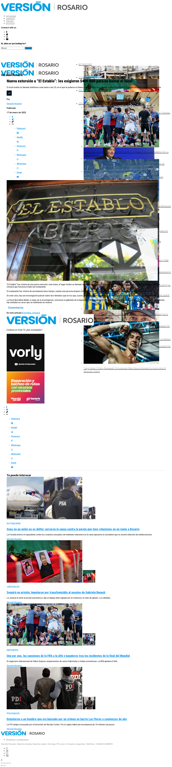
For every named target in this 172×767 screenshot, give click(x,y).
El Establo (26, 313)
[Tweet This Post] (88, 409)
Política (9, 21)
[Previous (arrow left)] (2, 765)
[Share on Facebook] (88, 407)
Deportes (10, 23)
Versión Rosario (14, 104)
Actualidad (11, 16)
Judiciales (10, 18)
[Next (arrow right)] (5, 765)
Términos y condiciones (17, 739)
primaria (36, 313)
